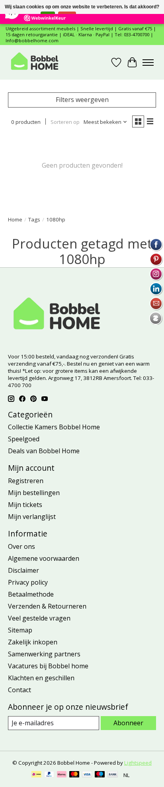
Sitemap (20, 630)
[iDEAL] (36, 775)
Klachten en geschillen (41, 677)
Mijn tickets (25, 504)
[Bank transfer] (112, 775)
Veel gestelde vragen (39, 618)
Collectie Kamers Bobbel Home (54, 427)
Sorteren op (65, 121)
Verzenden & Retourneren (47, 606)
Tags (34, 219)
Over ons (21, 546)
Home (15, 219)
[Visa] (87, 775)
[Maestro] (100, 775)
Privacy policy (28, 582)
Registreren (25, 480)
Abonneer (128, 722)
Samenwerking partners (44, 654)
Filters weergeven (82, 99)
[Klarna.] (61, 775)
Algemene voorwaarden (43, 558)
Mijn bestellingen (34, 492)
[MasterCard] (74, 775)
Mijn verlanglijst (32, 516)
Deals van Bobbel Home (44, 450)
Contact (19, 689)
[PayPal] (49, 775)
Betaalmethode (31, 594)
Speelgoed (23, 439)
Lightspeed (138, 762)
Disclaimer (23, 570)
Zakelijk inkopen (32, 642)
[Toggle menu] (148, 62)
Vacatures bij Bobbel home (48, 666)
